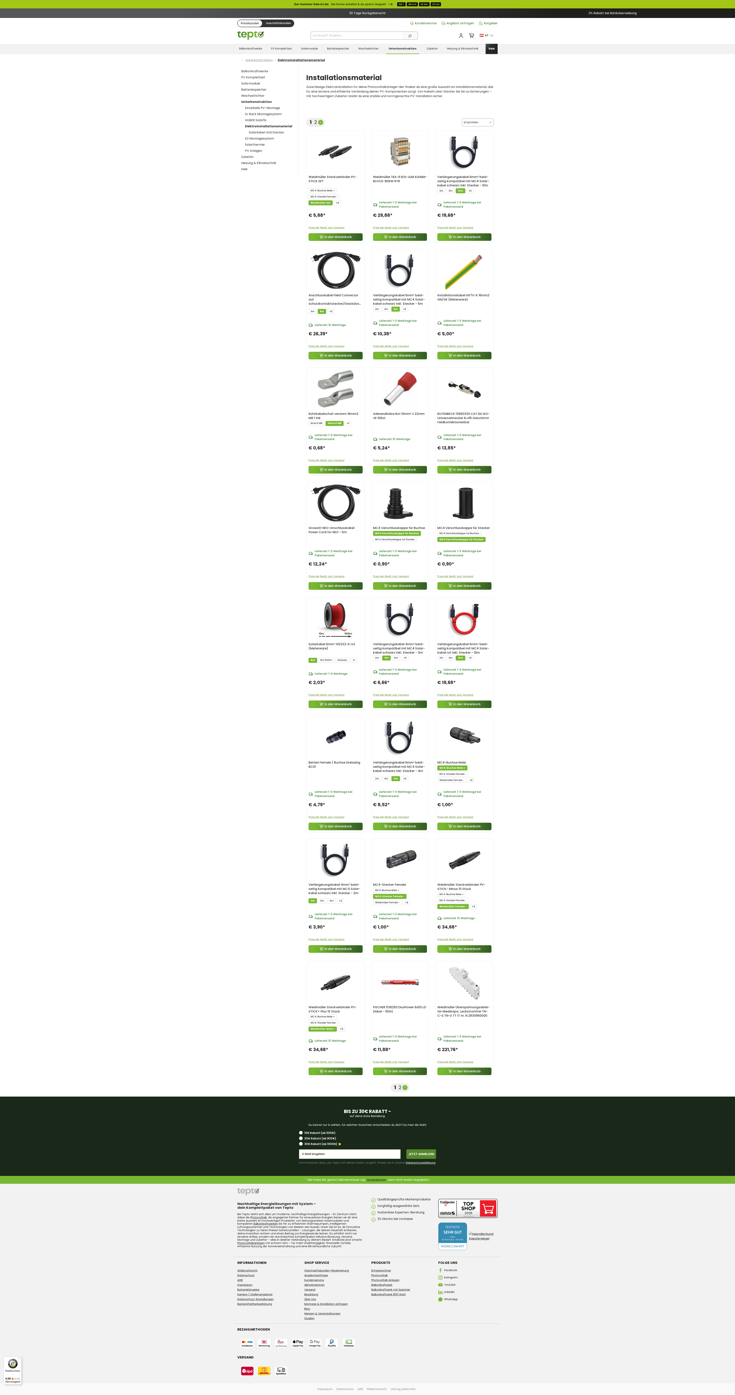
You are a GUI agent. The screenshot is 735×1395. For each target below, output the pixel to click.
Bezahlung (311, 1294)
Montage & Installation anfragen (326, 1304)
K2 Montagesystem (259, 138)
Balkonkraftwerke (254, 71)
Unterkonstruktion (256, 102)
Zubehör (247, 157)
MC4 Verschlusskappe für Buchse (397, 533)
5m (322, 311)
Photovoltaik (258, 1217)
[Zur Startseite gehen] (250, 35)
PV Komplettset (253, 77)
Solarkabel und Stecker (266, 132)
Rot (313, 660)
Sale (244, 169)
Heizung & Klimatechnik (258, 163)
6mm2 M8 (316, 423)
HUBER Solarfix (255, 120)
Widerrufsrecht (247, 1270)
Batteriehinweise (248, 1290)
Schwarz (342, 660)
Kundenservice (426, 23)
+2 (337, 202)
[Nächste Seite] (320, 122)
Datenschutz (246, 1275)
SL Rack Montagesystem (263, 114)
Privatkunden (250, 23)
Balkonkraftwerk (381, 1285)
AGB (240, 1280)
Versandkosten (376, 1180)
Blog (307, 1309)
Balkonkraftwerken (265, 1224)
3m (450, 190)
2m (441, 190)
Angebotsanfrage (316, 1275)
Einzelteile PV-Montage (262, 108)
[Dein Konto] (461, 36)
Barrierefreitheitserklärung (254, 1304)
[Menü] (19, 1359)
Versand (309, 1290)
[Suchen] (410, 36)
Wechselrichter (253, 95)
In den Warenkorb (338, 237)
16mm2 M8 (334, 423)
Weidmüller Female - (451, 780)
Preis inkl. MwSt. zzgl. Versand (326, 227)
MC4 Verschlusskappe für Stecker (395, 539)
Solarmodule (250, 83)
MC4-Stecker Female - (324, 196)
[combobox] (356, 36)
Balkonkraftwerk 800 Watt (388, 1294)
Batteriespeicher (254, 89)
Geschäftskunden (278, 23)
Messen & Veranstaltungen (322, 1313)
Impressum (244, 1285)
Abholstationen (314, 1285)
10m (460, 190)
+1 (348, 423)
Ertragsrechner (381, 1270)
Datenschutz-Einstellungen (255, 1299)
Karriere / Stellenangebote (255, 1294)
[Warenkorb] (471, 36)
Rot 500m (326, 660)
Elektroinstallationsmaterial (268, 126)
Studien (309, 1318)
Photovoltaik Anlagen (385, 1280)
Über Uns (310, 1299)
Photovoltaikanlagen (251, 1243)
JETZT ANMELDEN (421, 1154)
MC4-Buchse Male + (323, 190)
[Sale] (367, 4)
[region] (367, 13)
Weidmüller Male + (323, 1028)
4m (396, 657)
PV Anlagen (253, 151)
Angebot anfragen (460, 23)
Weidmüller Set (321, 202)
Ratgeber (491, 23)
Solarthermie (255, 144)
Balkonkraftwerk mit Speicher (390, 1290)
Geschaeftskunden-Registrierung (326, 1270)
